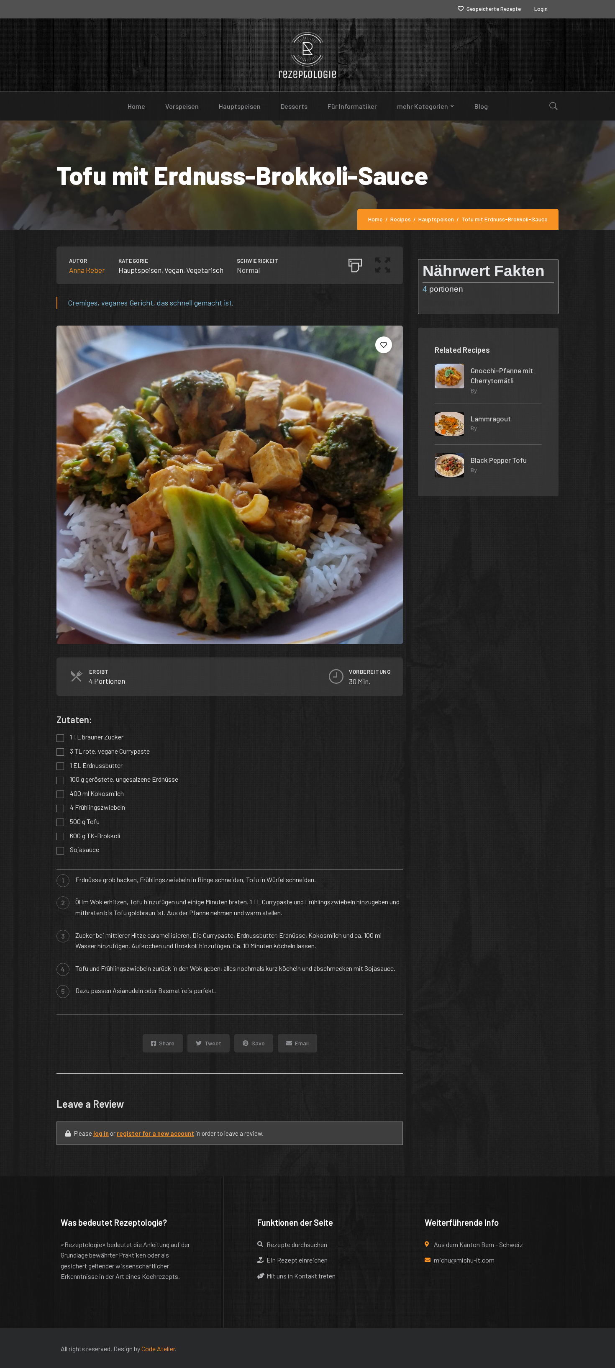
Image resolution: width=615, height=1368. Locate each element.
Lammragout (491, 418)
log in (101, 1133)
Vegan (173, 270)
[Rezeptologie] (307, 55)
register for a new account (155, 1133)
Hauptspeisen (139, 270)
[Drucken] (355, 263)
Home (375, 219)
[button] (382, 263)
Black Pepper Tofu (499, 460)
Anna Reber (87, 270)
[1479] (383, 344)
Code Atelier (158, 1349)
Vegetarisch (204, 270)
